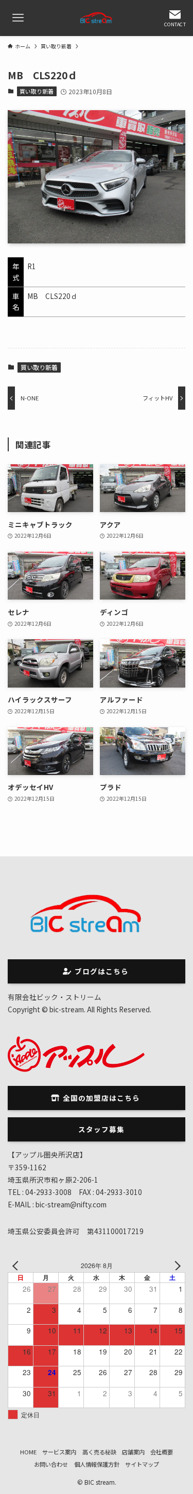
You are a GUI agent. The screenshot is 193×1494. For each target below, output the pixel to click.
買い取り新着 (37, 91)
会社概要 (161, 1452)
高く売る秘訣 (99, 1452)
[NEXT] (175, 1265)
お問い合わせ (51, 1464)
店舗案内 (133, 1452)
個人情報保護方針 (96, 1464)
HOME (28, 1452)
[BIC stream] (97, 18)
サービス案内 (59, 1452)
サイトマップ (142, 1464)
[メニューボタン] (18, 18)
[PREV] (17, 1265)
